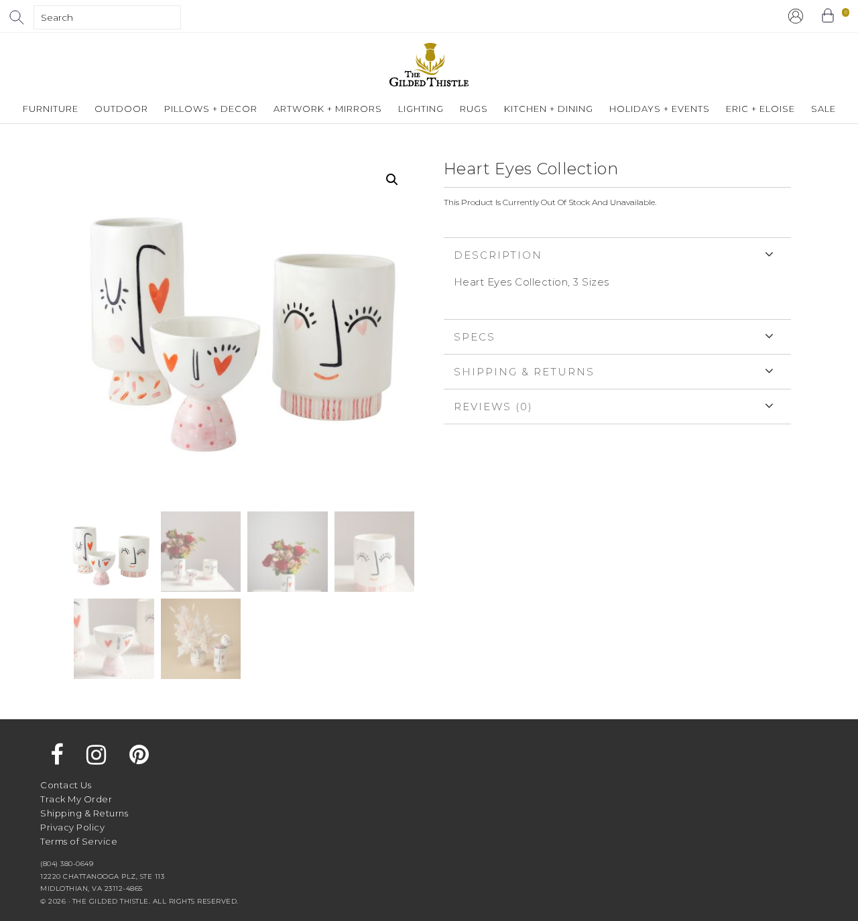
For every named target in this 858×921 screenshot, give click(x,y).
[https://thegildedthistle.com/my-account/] (795, 16)
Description (498, 255)
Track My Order (76, 799)
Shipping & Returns (524, 371)
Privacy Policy (72, 827)
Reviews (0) (493, 406)
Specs (474, 336)
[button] (392, 180)
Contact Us (65, 785)
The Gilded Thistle (429, 64)
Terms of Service (78, 841)
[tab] (617, 278)
